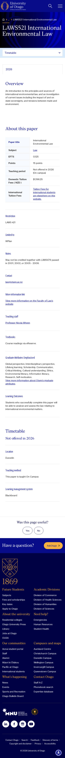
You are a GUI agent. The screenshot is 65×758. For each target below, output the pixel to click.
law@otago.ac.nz (14, 282)
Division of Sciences (44, 608)
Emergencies (40, 620)
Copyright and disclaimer (20, 744)
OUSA (5, 638)
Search (24, 740)
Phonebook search (43, 687)
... (9, 19)
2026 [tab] (9, 69)
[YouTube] (31, 723)
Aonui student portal (12, 649)
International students (13, 671)
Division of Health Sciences (47, 599)
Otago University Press (14, 624)
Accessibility (50, 744)
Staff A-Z (38, 682)
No (38, 530)
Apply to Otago (10, 608)
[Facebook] (14, 723)
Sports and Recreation (13, 691)
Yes (27, 530)
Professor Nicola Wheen (17, 323)
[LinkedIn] (5, 723)
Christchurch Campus (45, 653)
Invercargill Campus (44, 667)
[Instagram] (22, 723)
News (5, 682)
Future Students (13, 589)
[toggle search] (50, 6)
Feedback (35, 740)
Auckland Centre (42, 649)
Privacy (38, 744)
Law (35, 150)
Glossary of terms (50, 740)
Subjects (6, 595)
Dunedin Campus (42, 658)
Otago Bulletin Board (13, 696)
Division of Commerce (45, 595)
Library (5, 629)
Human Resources (43, 624)
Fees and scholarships (13, 599)
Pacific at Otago (10, 667)
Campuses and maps (47, 643)
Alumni (5, 658)
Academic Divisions (47, 589)
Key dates (7, 604)
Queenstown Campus (45, 671)
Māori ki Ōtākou (10, 662)
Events (5, 687)
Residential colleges (12, 620)
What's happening (14, 677)
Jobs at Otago (9, 633)
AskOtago (52, 545)
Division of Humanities (45, 604)
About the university (16, 614)
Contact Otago (44, 677)
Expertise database (43, 691)
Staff (4, 653)
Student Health (41, 629)
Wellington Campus (43, 662)
